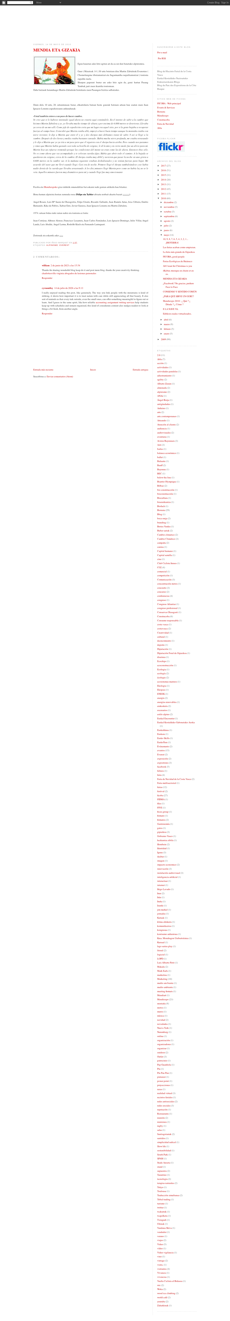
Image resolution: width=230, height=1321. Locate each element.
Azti (159, 444)
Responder (47, 278)
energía (160, 698)
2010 (164, 198)
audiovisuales (164, 432)
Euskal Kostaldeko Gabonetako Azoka (176, 722)
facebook (161, 766)
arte (159, 412)
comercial (162, 571)
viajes (160, 1240)
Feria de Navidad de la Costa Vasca (174, 779)
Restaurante (163, 1113)
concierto (161, 587)
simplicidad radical (166, 1142)
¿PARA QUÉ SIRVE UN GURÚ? (178, 296)
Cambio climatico (166, 534)
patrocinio (162, 1060)
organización (163, 1040)
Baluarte (161, 461)
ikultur (160, 856)
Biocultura (162, 497)
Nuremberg (162, 1032)
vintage (161, 1260)
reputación (162, 1109)
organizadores (164, 1044)
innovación (162, 868)
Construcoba (163, 119)
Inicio (93, 369)
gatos (159, 828)
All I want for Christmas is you (177, 266)
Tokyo (160, 1187)
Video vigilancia (165, 1252)
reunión (161, 1117)
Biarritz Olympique (166, 481)
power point (163, 1081)
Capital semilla (164, 555)
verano (160, 1236)
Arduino (161, 408)
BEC (159, 473)
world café (162, 1297)
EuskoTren (162, 742)
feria (159, 774)
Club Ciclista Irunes (167, 563)
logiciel (161, 954)
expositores (162, 762)
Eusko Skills (163, 738)
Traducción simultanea (168, 1195)
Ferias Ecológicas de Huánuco (177, 261)
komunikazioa (164, 926)
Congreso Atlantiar (166, 604)
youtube (161, 1301)
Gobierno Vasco (165, 836)
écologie (161, 677)
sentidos (161, 1138)
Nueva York (163, 1027)
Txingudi (161, 1219)
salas (159, 1130)
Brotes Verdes (164, 526)
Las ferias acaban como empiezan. (179, 247)
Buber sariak (163, 530)
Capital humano (165, 551)
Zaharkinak (162, 1305)
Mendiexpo (163, 115)
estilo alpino (163, 714)
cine (159, 559)
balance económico (166, 453)
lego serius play (164, 946)
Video (160, 1244)
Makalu (161, 966)
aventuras (162, 436)
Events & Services (166, 107)
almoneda (162, 387)
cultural (161, 636)
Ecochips (161, 661)
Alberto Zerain (164, 383)
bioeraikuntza (164, 502)
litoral (160, 950)
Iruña (159, 901)
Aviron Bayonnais (166, 440)
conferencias (163, 595)
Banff (160, 465)
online (160, 1036)
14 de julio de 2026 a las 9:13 (68, 288)
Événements (163, 746)
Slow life (161, 1146)
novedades (162, 1024)
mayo (167, 234)
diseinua (161, 657)
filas (159, 803)
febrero (167, 328)
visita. (160, 1264)
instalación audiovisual (168, 872)
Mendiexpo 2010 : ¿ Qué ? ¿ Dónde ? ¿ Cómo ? (176, 302)
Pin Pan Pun (163, 1072)
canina (160, 546)
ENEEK (161, 693)
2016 (164, 170)
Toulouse (161, 1191)
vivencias (162, 1276)
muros (160, 1011)
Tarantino (162, 1174)
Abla (159, 128)
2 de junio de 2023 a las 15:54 (65, 265)
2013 (164, 184)
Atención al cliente (166, 424)
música (160, 1015)
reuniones (162, 1121)
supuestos (162, 1170)
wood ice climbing (166, 1293)
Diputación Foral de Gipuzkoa (172, 653)
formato (161, 815)
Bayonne (161, 469)
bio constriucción (165, 489)
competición (163, 575)
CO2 (159, 567)
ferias (159, 787)
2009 (164, 339)
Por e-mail (162, 52)
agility (160, 379)
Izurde (160, 905)
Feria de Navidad (165, 123)
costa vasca (162, 624)
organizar (161, 1048)
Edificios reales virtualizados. (177, 313)
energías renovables (166, 702)
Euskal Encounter (165, 718)
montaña (161, 1003)
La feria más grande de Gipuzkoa (179, 252)
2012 (164, 189)
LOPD (160, 958)
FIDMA (161, 799)
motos (160, 1007)
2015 (164, 175)
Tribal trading (164, 1199)
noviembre (169, 206)
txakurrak (162, 1211)
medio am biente (165, 983)
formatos (161, 819)
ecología (161, 673)
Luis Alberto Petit (165, 962)
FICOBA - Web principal (169, 103)
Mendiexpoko (51, 187)
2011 (164, 193)
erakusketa (162, 706)
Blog (159, 514)
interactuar (162, 881)
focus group (163, 811)
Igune (160, 852)
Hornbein (161, 844)
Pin (158, 1068)
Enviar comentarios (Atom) (60, 376)
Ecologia (161, 669)
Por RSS (162, 58)
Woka (160, 1289)
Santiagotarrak (164, 1134)
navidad (161, 1019)
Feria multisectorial (166, 783)
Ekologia (161, 685)
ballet (160, 457)
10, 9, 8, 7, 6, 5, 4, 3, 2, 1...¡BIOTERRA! (175, 240)
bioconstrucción (165, 493)
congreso (161, 600)
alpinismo (52, 245)
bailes (160, 448)
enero (167, 333)
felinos (160, 770)
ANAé (160, 395)
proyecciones (163, 1085)
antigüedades (163, 404)
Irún (159, 897)
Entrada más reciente (43, 369)
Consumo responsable (168, 620)
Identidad (162, 848)
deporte (161, 644)
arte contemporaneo (166, 416)
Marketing (162, 978)
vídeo (160, 1248)
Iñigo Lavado (163, 889)
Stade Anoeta (163, 1162)
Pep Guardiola (164, 1064)
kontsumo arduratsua (167, 934)
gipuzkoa (161, 832)
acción (160, 363)
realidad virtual (164, 1093)
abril (166, 319)
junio (167, 230)
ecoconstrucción (165, 665)
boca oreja (162, 518)
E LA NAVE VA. (170, 309)
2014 (164, 179)
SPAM (160, 1158)
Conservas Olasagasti (167, 612)
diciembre (169, 202)
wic (159, 1285)
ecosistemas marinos (167, 681)
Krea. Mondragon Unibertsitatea (172, 938)
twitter (160, 1207)
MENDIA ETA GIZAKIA (56, 50)
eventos (161, 750)
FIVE (159, 807)
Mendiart (161, 995)
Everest (64, 245)
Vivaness (161, 1272)
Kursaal (161, 942)
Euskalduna (163, 730)
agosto (167, 220)
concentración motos (167, 583)
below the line (164, 477)
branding (161, 522)
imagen (160, 860)
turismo (161, 1203)
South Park (162, 1154)
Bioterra (161, 111)
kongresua (162, 929)
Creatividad (163, 632)
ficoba (160, 795)
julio (166, 225)
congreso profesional (167, 608)
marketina (162, 975)
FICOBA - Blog (34, 5)
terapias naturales (165, 1183)
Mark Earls (162, 970)
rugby (160, 1125)
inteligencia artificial (167, 877)
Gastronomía (163, 823)
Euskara (161, 734)
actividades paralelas (167, 371)
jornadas (161, 913)
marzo (167, 324)
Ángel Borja (163, 400)
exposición (162, 758)
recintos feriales (164, 1097)
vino (159, 1256)
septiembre (169, 216)
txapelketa (162, 1215)
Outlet (160, 1056)
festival (160, 791)
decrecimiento (164, 640)
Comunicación (164, 579)
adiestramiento (164, 375)
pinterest (161, 1076)
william (46, 265)
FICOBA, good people (174, 256)
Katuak (160, 917)
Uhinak (160, 1223)
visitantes (162, 1268)
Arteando (161, 420)
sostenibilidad (164, 1150)
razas (159, 1089)
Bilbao (160, 485)
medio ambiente (165, 987)
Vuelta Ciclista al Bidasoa (169, 1281)
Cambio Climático (166, 538)
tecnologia (162, 1179)
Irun (159, 893)
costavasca (162, 628)
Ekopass (161, 689)
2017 (164, 165)
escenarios (162, 710)
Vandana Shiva (164, 1228)
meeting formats (165, 991)
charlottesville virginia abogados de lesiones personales (69, 273)
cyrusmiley (47, 288)
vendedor (161, 1232)
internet (161, 885)
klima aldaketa (164, 921)
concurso (161, 591)
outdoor (161, 1052)
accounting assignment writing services (115, 302)
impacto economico (166, 864)
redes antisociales (165, 1101)
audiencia (162, 428)
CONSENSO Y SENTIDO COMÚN (180, 291)
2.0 (158, 355)
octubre (168, 211)
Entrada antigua (140, 369)
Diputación (162, 649)
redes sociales (164, 1105)
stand (159, 1166)
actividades (162, 367)
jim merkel (162, 909)
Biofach (161, 506)
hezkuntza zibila (165, 840)
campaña (161, 542)
